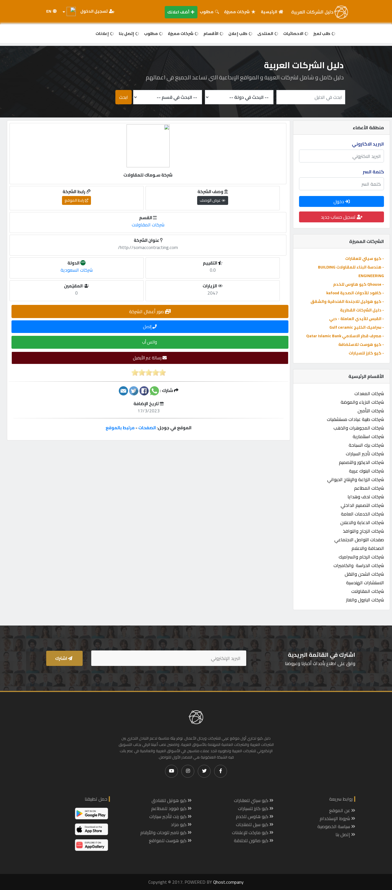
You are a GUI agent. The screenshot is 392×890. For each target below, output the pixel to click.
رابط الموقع (75, 200)
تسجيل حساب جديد (339, 217)
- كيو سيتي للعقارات (364, 258)
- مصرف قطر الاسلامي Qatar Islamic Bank (345, 336)
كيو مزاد (179, 824)
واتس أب (150, 342)
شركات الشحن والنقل (364, 574)
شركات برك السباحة (366, 445)
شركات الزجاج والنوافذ (363, 531)
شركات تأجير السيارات (365, 453)
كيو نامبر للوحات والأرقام (164, 832)
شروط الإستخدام (335, 818)
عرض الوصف (211, 200)
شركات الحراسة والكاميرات (358, 565)
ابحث (123, 97)
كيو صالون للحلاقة (251, 840)
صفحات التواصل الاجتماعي (359, 539)
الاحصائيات (293, 33)
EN (49, 11)
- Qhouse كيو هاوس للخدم (358, 284)
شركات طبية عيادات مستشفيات (355, 419)
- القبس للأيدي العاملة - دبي (356, 318)
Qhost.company (228, 882)
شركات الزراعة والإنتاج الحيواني (355, 479)
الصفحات (147, 428)
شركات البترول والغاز (365, 599)
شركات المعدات (369, 393)
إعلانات (103, 33)
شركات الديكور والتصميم (361, 462)
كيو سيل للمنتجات (252, 824)
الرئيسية (269, 11)
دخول (339, 201)
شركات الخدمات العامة (362, 513)
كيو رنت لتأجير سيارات (168, 816)
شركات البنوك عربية (366, 470)
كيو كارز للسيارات (253, 808)
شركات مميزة (237, 11)
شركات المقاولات (367, 591)
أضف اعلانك (178, 12)
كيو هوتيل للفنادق (170, 800)
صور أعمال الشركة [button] (147, 311)
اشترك (61, 658)
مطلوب (207, 11)
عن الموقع (340, 810)
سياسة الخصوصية (334, 826)
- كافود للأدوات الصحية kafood (355, 293)
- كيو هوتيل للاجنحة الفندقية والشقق (347, 301)
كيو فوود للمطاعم (169, 808)
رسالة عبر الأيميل (147, 358)
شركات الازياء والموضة (362, 402)
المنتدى (265, 33)
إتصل (147, 326)
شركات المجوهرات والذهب (358, 428)
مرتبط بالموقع (120, 428)
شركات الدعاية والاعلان (362, 522)
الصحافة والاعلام (368, 548)
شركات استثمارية (368, 436)
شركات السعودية (77, 270)
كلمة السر (373, 171)
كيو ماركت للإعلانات (250, 832)
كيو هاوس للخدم (252, 816)
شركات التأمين (371, 410)
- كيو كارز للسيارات (366, 353)
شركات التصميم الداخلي (362, 505)
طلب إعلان (238, 33)
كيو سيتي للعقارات (251, 800)
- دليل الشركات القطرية (362, 310)
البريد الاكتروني (368, 143)
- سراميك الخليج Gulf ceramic (356, 327)
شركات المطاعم (369, 488)
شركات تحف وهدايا (366, 496)
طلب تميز (322, 33)
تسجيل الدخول (94, 11)
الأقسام (211, 33)
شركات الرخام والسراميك (361, 556)
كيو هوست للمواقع (168, 840)
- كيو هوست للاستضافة (361, 344)
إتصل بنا (127, 33)
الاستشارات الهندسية (365, 582)
